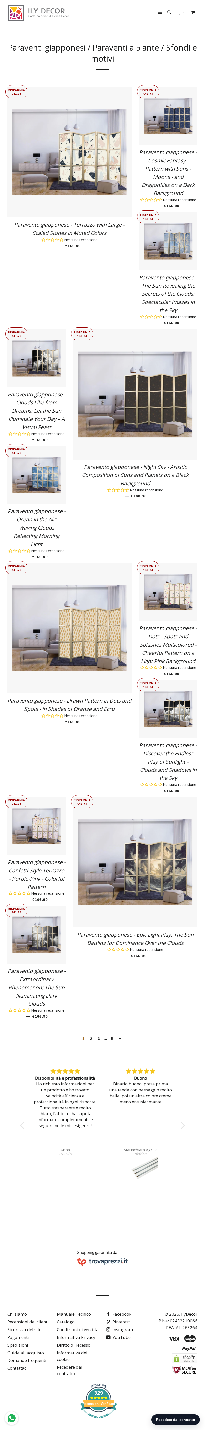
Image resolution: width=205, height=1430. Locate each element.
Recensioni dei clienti (28, 1322)
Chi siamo (17, 1314)
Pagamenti (18, 1337)
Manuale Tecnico (74, 1314)
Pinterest (121, 1322)
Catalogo (66, 1322)
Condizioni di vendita (78, 1329)
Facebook (122, 1314)
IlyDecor (189, 1314)
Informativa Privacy (76, 1337)
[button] (53, 239)
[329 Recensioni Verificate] (99, 1421)
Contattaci (18, 1368)
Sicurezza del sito (25, 1329)
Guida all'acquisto (26, 1353)
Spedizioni (18, 1345)
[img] (65, 1071)
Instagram (122, 1329)
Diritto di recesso (73, 1345)
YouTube (121, 1337)
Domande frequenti (27, 1360)
